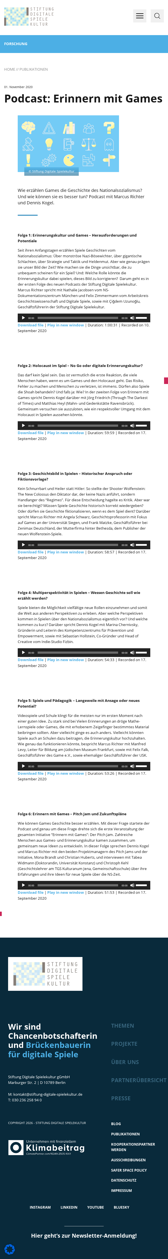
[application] (84, 318)
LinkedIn (69, 1207)
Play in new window (65, 325)
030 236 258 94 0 (27, 1099)
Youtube (95, 1207)
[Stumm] (132, 318)
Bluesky (121, 1207)
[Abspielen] (23, 318)
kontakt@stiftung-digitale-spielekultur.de (47, 1094)
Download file (31, 325)
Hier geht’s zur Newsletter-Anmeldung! (84, 1235)
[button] (9, 1249)
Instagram (40, 1207)
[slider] (142, 317)
